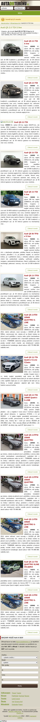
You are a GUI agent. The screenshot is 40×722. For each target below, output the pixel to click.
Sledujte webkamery (14, 711)
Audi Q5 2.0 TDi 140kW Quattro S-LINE (31, 397)
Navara (27, 696)
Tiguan (14, 693)
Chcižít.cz (20, 713)
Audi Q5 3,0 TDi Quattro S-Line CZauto (31, 359)
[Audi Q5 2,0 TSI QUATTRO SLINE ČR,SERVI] (12, 577)
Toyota (3, 698)
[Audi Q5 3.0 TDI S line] (12, 207)
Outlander (15, 704)
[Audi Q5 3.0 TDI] (12, 167)
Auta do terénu (5, 23)
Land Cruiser (16, 699)
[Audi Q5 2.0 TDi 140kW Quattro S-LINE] (12, 408)
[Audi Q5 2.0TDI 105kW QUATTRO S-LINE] (12, 330)
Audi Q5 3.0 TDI (31, 153)
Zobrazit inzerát (33, 78)
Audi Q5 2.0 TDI (31, 83)
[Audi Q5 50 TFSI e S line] (12, 248)
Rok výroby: (5, 665)
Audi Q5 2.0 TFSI (31, 276)
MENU (20, 13)
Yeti (13, 701)
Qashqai (21, 696)
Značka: (4, 655)
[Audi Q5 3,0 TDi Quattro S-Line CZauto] (12, 372)
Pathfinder (15, 696)
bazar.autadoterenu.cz (23, 642)
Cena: (3, 675)
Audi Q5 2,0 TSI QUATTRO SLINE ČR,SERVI (31, 564)
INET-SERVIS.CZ (14, 716)
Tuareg (19, 693)
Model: (4, 660)
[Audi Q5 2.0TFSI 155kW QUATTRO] (12, 450)
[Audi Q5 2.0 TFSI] (12, 290)
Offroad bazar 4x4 (15, 23)
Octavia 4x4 (18, 701)
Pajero (20, 704)
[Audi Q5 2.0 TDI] (12, 98)
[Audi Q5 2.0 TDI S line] (12, 56)
